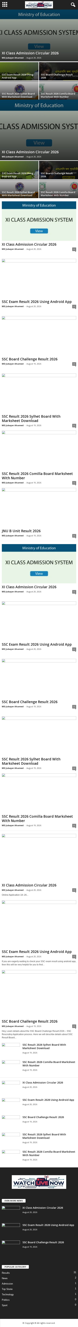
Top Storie (7, 1289)
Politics (6, 1300)
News (5, 1278)
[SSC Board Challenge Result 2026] (39, 336)
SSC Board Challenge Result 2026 (57, 76)
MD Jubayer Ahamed (13, 57)
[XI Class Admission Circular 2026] (39, 35)
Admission (7, 1283)
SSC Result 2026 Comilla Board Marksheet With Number (58, 95)
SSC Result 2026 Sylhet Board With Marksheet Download (18, 95)
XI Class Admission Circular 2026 (30, 53)
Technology (8, 1294)
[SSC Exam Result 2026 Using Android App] (39, 278)
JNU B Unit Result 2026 (21, 531)
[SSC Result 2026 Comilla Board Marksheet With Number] (39, 450)
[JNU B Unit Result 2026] (39, 507)
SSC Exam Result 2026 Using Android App (17, 76)
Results (6, 1273)
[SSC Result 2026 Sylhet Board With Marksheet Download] (39, 393)
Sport (4, 1305)
